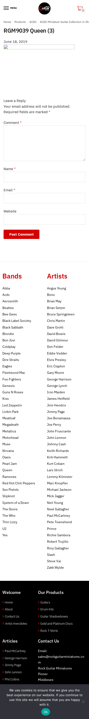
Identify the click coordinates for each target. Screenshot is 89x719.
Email (9, 190)
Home (7, 22)
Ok (46, 712)
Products (20, 22)
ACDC (33, 22)
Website (10, 211)
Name (10, 169)
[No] (83, 701)
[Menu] (6, 8)
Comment (13, 122)
